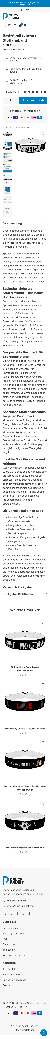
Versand (21, 49)
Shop (5, 127)
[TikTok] (29, 913)
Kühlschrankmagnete (14, 980)
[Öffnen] (25, 25)
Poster (6, 985)
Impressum (9, 949)
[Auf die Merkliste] (43, 133)
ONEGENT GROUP (16, 1007)
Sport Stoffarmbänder (19, 127)
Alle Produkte (10, 969)
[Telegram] (41, 92)
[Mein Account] (15, 25)
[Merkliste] (9, 25)
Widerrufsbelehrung (14, 955)
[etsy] (11, 913)
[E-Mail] (45, 92)
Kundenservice (11, 928)
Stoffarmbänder (12, 974)
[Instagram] (23, 913)
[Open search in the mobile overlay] (4, 25)
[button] (5, 3)
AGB (5, 938)
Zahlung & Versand (13, 933)
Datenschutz (10, 944)
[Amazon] (5, 913)
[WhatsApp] (37, 92)
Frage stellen (13, 92)
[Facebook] (33, 92)
